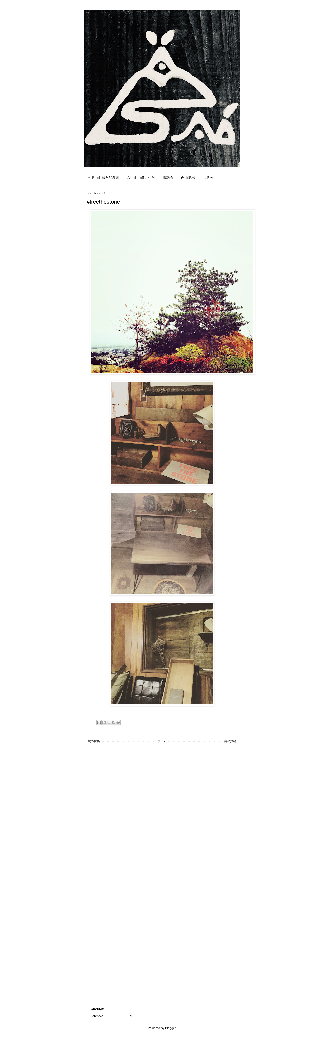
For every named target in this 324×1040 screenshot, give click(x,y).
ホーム (162, 741)
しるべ (208, 178)
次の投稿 (94, 741)
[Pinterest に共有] (118, 722)
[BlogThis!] (103, 722)
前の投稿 (230, 741)
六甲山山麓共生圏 (141, 178)
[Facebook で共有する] (113, 722)
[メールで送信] (99, 722)
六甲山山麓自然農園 (103, 178)
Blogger (170, 1028)
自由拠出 (188, 178)
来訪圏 (168, 178)
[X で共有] (108, 722)
